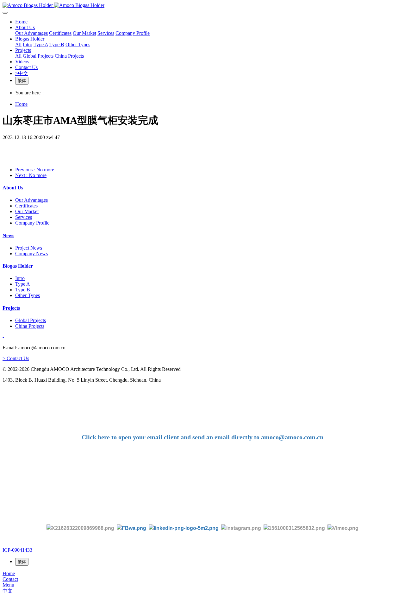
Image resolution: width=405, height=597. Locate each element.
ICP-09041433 (17, 550)
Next (31, 175)
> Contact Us (16, 358)
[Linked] (184, 527)
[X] (80, 527)
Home (21, 21)
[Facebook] (131, 527)
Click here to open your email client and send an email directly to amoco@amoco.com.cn (202, 437)
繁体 (22, 80)
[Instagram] (241, 527)
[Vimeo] (342, 527)
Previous (34, 169)
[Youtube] (295, 527)
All (18, 44)
